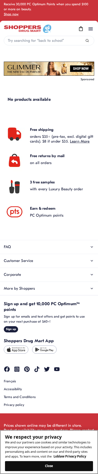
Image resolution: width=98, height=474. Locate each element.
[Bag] (81, 29)
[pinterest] (27, 369)
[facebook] (7, 369)
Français (10, 381)
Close (49, 466)
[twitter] (47, 369)
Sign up (11, 329)
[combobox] (49, 40)
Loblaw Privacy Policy (70, 456)
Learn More (80, 141)
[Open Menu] (90, 29)
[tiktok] (37, 369)
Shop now (11, 14)
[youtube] (57, 369)
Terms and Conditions (20, 397)
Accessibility (13, 389)
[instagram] (17, 369)
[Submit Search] (87, 41)
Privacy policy (14, 405)
